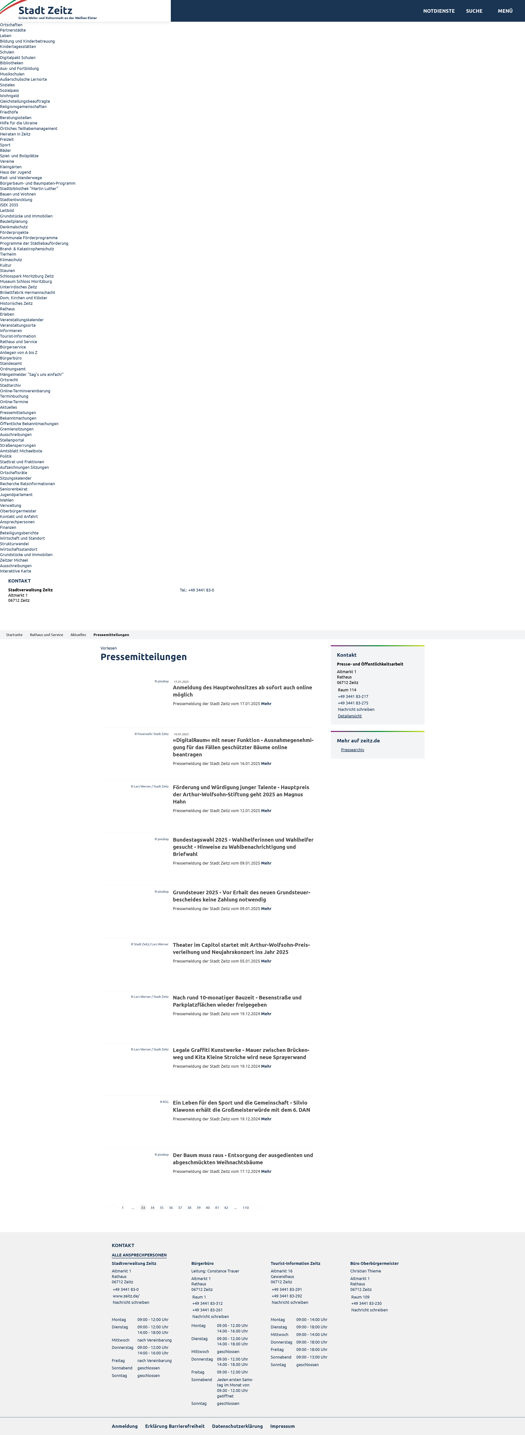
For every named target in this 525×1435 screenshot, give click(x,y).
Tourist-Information (18, 335)
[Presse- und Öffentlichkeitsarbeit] (377, 690)
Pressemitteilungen (18, 412)
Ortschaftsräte (13, 472)
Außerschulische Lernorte (23, 79)
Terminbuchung (14, 395)
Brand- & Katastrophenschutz (27, 248)
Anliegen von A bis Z (18, 352)
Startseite (14, 634)
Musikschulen (12, 73)
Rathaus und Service (18, 341)
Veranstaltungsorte (18, 325)
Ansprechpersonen (17, 521)
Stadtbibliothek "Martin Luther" (29, 188)
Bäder (5, 150)
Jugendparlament (16, 494)
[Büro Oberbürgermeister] (381, 1286)
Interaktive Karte (15, 570)
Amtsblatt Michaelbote (21, 450)
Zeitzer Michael (14, 559)
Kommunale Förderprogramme (29, 237)
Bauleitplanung (14, 221)
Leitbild (7, 210)
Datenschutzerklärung (237, 1426)
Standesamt (11, 363)
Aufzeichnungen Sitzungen (24, 467)
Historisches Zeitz (16, 303)
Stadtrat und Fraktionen (22, 461)
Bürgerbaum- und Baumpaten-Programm (37, 182)
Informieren (11, 330)
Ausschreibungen (16, 434)
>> (264, 1207)
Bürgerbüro (11, 357)
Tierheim (8, 253)
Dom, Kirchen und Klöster (23, 297)
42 (226, 1207)
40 (208, 1207)
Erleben (7, 313)
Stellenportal (12, 439)
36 (171, 1207)
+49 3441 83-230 (366, 1303)
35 (162, 1207)
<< (104, 1207)
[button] (504, 10)
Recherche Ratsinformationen (27, 483)
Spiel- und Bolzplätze (19, 155)
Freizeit (7, 139)
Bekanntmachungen (18, 417)
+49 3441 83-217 (353, 696)
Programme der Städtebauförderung (34, 243)
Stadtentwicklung (16, 199)
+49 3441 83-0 (125, 1289)
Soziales (7, 84)
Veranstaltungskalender (22, 319)
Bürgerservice (13, 346)
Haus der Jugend (15, 171)
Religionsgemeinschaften (23, 106)
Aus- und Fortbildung (19, 68)
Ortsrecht (9, 379)
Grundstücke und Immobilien (26, 215)
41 (217, 1207)
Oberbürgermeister (18, 510)
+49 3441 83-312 (207, 1303)
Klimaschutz (11, 259)
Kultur (5, 264)
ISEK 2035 (9, 204)
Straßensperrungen (18, 445)
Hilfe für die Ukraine (18, 122)
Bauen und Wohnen (18, 193)
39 (198, 1207)
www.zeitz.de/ (126, 1295)
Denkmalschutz (14, 226)
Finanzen (8, 527)
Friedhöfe (9, 111)
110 (246, 1207)
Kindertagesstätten (18, 46)
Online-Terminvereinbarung (25, 390)
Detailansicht (350, 715)
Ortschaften (11, 24)
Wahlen (7, 499)
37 (180, 1207)
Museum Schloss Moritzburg (26, 281)
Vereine (7, 161)
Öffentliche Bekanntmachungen (29, 423)
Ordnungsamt (13, 368)
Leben (5, 35)
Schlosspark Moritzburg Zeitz (27, 275)
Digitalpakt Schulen (17, 57)
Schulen (7, 51)
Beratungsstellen (15, 117)
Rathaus (7, 308)
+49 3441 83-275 (353, 702)
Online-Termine (14, 401)
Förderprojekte (14, 232)
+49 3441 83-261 (207, 1309)
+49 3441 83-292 (286, 1295)
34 (152, 1207)
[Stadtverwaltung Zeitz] (262, 596)
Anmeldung (125, 1426)
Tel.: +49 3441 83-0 (197, 589)
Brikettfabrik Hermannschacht (27, 292)
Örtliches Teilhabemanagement (28, 128)
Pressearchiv (352, 749)
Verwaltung (10, 505)
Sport (5, 144)
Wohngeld (9, 95)
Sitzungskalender (16, 477)
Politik (6, 456)
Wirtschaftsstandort (18, 549)
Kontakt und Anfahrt (19, 516)
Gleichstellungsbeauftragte (25, 101)
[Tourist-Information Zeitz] (302, 1283)
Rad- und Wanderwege (21, 177)
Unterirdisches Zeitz (18, 286)
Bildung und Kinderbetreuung (27, 40)
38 (189, 1207)
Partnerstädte (13, 29)
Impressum (282, 1426)
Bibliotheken (11, 62)
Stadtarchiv (10, 385)
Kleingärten (11, 166)
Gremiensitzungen (16, 428)
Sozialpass (9, 90)
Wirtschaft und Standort (22, 538)
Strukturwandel (14, 543)
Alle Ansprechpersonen (139, 1254)
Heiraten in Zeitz (15, 133)
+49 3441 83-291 (286, 1289)
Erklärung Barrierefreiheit (175, 1426)
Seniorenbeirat (13, 488)
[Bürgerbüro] (223, 1290)
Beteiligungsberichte (19, 532)
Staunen (7, 270)
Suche (474, 10)
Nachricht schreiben (356, 709)
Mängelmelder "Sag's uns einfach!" (32, 374)
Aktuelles (8, 407)
